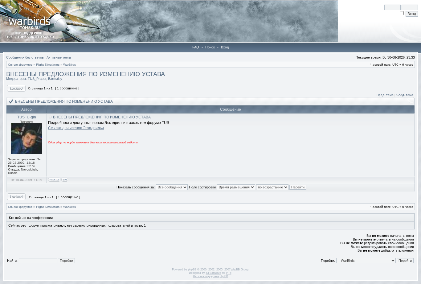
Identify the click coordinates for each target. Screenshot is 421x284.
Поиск (210, 47)
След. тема (404, 95)
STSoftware (213, 272)
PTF (228, 272)
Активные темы (59, 57)
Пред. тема (385, 95)
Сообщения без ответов (25, 57)
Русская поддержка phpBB (210, 276)
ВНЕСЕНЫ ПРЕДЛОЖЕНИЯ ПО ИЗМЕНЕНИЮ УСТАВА (85, 74)
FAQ (195, 47)
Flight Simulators (47, 64)
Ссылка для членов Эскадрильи (76, 128)
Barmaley (55, 78)
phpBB (192, 269)
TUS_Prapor (37, 78)
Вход (225, 47)
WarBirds (69, 64)
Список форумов (20, 64)
